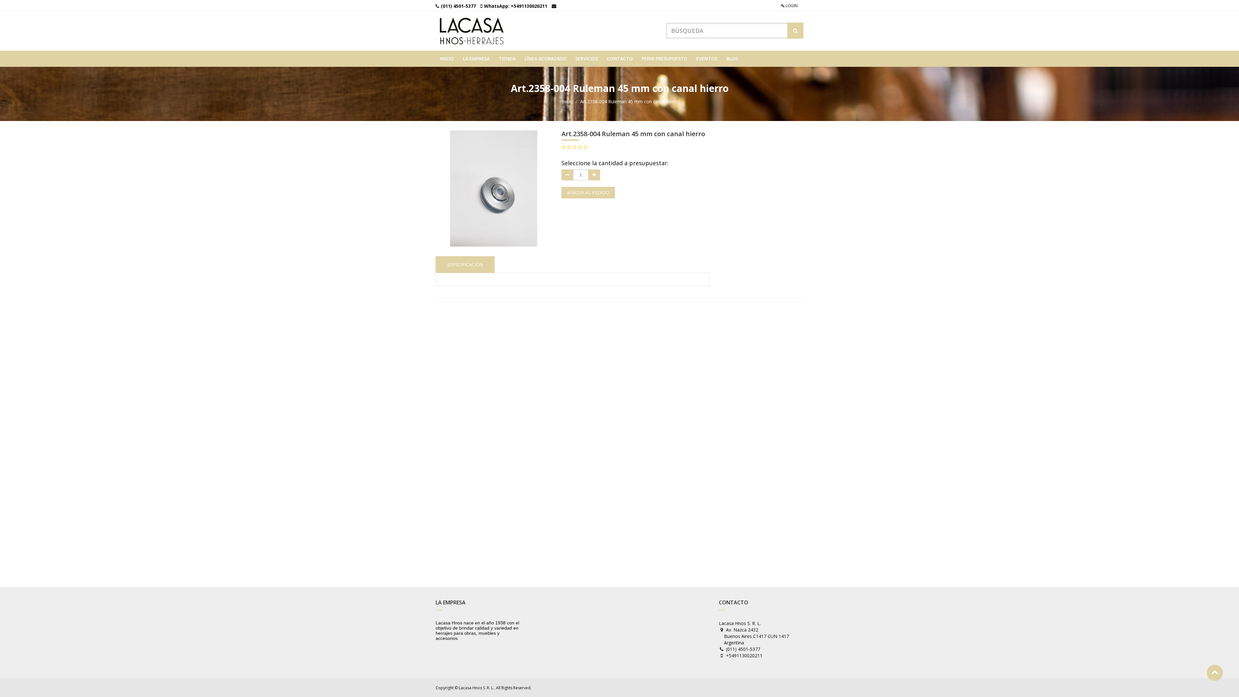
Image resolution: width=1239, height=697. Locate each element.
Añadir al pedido (588, 192)
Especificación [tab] (465, 264)
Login (791, 5)
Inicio (567, 101)
